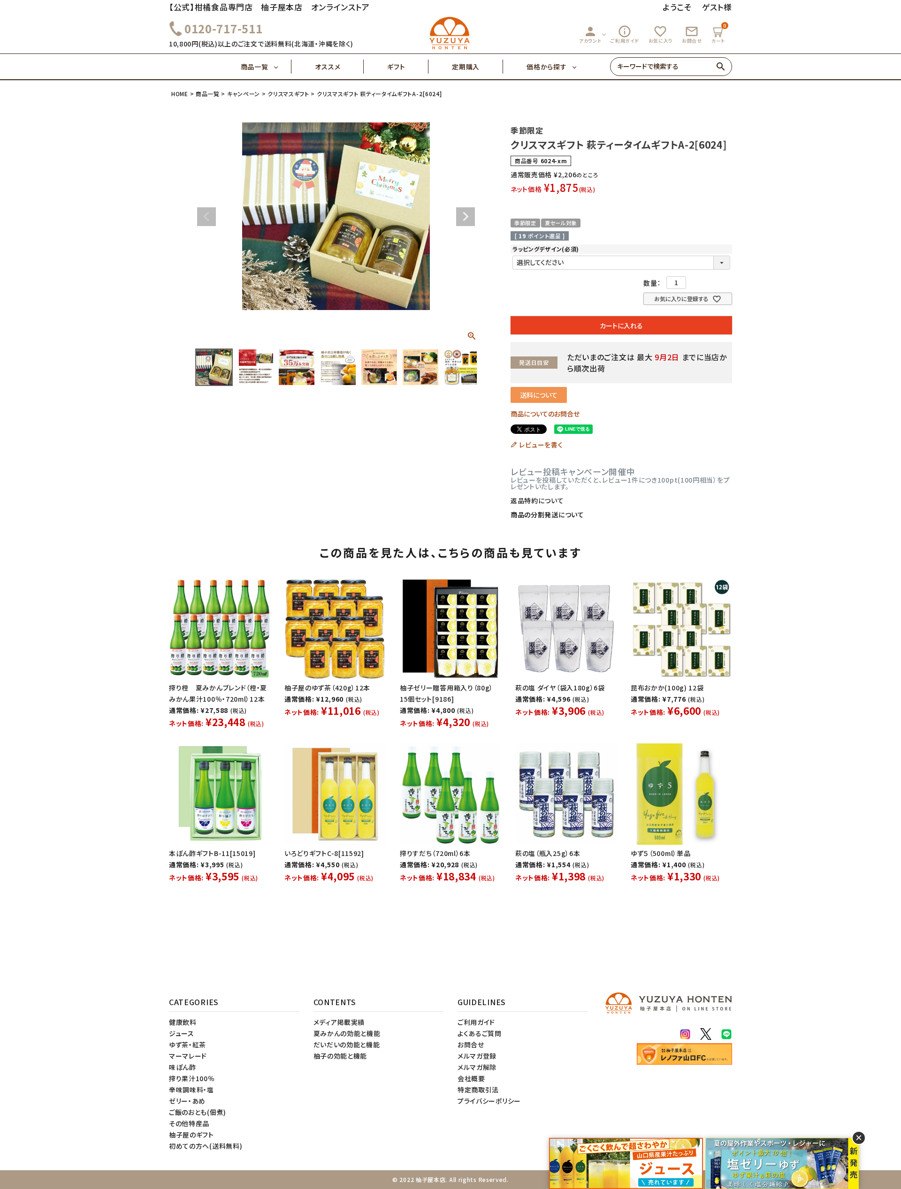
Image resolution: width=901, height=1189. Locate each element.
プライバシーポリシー (489, 1101)
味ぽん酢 (182, 1067)
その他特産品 (189, 1123)
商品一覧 (254, 66)
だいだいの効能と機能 (346, 1044)
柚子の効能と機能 (340, 1055)
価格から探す (546, 66)
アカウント (590, 34)
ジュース (181, 1033)
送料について (538, 395)
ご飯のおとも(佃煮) (197, 1112)
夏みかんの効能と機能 (347, 1033)
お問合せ (692, 34)
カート (718, 33)
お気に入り (661, 34)
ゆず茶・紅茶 (187, 1044)
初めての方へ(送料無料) (205, 1146)
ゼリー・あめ (187, 1101)
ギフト (396, 66)
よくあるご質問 (480, 1033)
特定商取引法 (478, 1089)
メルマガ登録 (477, 1055)
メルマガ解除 (477, 1067)
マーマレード (188, 1055)
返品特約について (537, 500)
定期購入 (466, 66)
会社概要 (471, 1078)
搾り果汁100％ (192, 1078)
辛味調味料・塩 (191, 1089)
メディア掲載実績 (339, 1022)
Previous (206, 216)
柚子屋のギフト (191, 1134)
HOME (179, 94)
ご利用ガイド (625, 34)
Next (465, 216)
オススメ (327, 66)
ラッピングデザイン (545, 249)
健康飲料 (183, 1022)
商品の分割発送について (547, 514)
